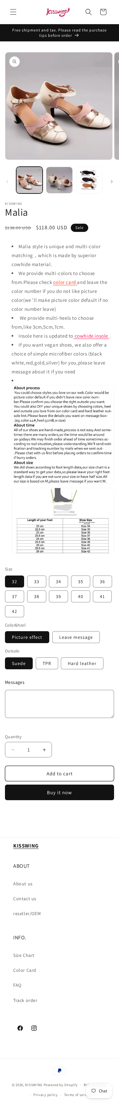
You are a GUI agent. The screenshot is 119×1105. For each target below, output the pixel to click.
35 (80, 581)
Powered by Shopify (61, 1084)
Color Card (24, 970)
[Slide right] (111, 181)
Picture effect (27, 637)
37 (14, 596)
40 (80, 596)
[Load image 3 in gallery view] (89, 180)
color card (65, 282)
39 (58, 596)
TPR (47, 663)
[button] (13, 12)
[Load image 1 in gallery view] (29, 180)
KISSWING (34, 1084)
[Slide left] (7, 181)
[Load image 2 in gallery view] (59, 180)
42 (14, 611)
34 (58, 581)
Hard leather (82, 663)
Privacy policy (45, 1094)
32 (14, 581)
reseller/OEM (27, 913)
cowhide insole (91, 336)
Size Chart (24, 955)
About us (23, 884)
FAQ (17, 985)
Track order (25, 1000)
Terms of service (78, 1094)
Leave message (76, 637)
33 (36, 581)
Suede (19, 663)
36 (102, 581)
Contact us (24, 899)
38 (36, 596)
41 (102, 596)
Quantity (13, 737)
